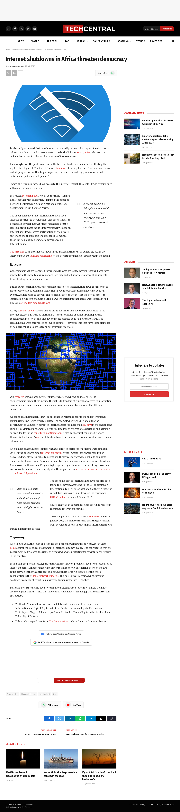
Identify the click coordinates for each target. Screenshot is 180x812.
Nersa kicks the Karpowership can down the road (60, 774)
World (35, 41)
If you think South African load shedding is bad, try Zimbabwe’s (99, 776)
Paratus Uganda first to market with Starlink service (158, 122)
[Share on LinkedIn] (14, 73)
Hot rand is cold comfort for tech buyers (156, 491)
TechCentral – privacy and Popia (161, 804)
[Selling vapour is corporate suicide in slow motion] (132, 273)
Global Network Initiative (45, 575)
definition (61, 168)
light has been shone (41, 255)
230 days (87, 424)
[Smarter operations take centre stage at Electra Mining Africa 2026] (132, 139)
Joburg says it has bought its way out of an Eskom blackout (158, 506)
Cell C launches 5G (151, 458)
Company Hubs (101, 41)
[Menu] (7, 41)
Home (8, 50)
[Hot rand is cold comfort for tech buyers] (132, 493)
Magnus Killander (28, 694)
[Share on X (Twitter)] (8, 73)
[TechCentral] (90, 28)
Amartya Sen (83, 152)
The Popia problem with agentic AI (154, 302)
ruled (13, 547)
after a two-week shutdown (35, 302)
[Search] (172, 41)
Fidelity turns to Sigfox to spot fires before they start (158, 156)
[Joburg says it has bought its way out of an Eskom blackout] (132, 508)
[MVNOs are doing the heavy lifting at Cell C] (132, 477)
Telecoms (24, 50)
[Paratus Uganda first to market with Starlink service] (132, 124)
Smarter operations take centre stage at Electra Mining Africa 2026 (158, 139)
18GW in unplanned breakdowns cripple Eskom (20, 774)
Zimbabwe (94, 516)
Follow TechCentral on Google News (63, 633)
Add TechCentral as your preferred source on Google (63, 642)
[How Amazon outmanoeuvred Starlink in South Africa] (132, 288)
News (20, 41)
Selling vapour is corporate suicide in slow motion (156, 271)
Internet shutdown (51, 452)
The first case (17, 251)
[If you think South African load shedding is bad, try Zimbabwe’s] (99, 759)
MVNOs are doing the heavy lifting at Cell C (156, 475)
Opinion (81, 41)
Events (140, 41)
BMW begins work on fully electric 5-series (85, 734)
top (54, 694)
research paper (30, 195)
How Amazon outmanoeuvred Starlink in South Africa (157, 286)
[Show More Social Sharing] (20, 73)
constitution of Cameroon (48, 432)
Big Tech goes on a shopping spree (40, 734)
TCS (67, 41)
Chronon (28, 807)
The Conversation (15, 66)
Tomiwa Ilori (45, 694)
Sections (123, 41)
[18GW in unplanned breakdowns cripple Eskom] (23, 759)
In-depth (52, 41)
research (19, 396)
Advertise (156, 41)
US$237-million (58, 497)
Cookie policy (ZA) (137, 804)
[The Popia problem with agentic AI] (132, 303)
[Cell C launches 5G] (132, 462)
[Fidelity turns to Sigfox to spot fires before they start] (132, 158)
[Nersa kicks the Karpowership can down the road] (61, 759)
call (38, 437)
